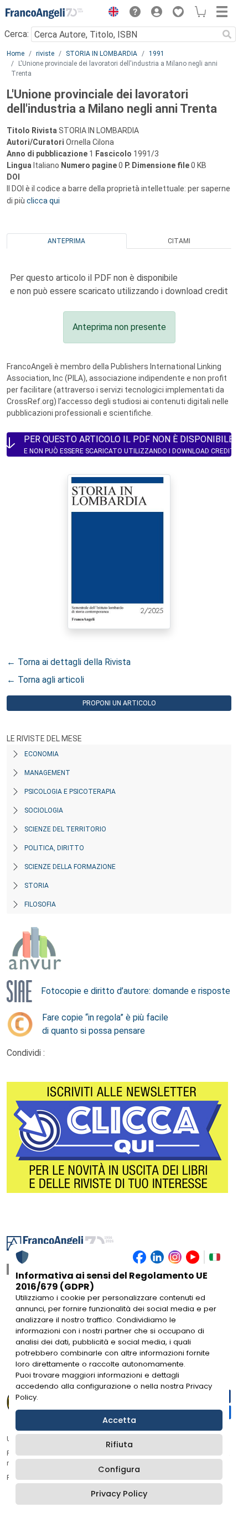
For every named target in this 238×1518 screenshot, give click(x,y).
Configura (119, 1469)
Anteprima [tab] (66, 241)
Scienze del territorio (65, 829)
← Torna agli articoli (45, 679)
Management (47, 773)
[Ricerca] (227, 34)
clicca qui (43, 200)
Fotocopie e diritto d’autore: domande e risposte (135, 991)
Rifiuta (119, 1444)
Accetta (119, 1420)
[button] (110, 13)
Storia (36, 885)
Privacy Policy (119, 1493)
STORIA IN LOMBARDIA (101, 53)
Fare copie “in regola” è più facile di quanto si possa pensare (105, 1024)
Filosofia (40, 904)
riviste (45, 53)
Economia (41, 754)
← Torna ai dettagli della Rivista (69, 662)
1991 (156, 53)
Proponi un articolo (119, 703)
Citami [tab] (179, 241)
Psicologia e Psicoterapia (70, 791)
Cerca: (16, 34)
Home (15, 53)
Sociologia (43, 810)
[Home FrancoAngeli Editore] (44, 13)
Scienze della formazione (70, 867)
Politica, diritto (54, 848)
